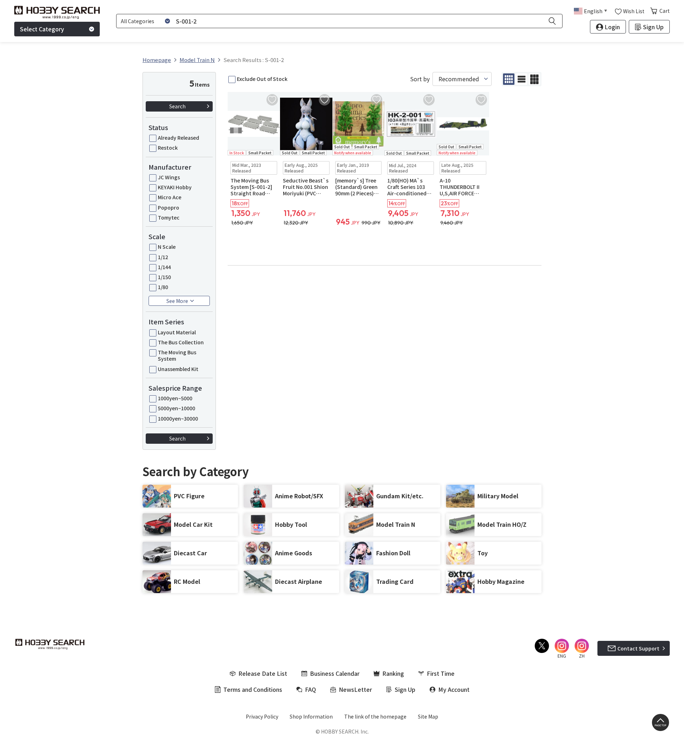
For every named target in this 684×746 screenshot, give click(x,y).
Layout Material (177, 332)
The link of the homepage (375, 716)
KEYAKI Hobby (175, 187)
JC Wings (169, 177)
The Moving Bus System (177, 355)
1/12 (163, 257)
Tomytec (169, 217)
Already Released (178, 137)
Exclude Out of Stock (262, 79)
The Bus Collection (181, 342)
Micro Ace (169, 197)
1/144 (164, 267)
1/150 (164, 277)
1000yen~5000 (175, 398)
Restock (168, 147)
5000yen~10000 (176, 408)
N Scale (167, 246)
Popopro (168, 207)
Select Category (42, 29)
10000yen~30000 (178, 418)
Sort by (420, 79)
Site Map (428, 716)
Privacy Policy (262, 716)
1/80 (163, 287)
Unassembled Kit (178, 369)
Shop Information (311, 716)
